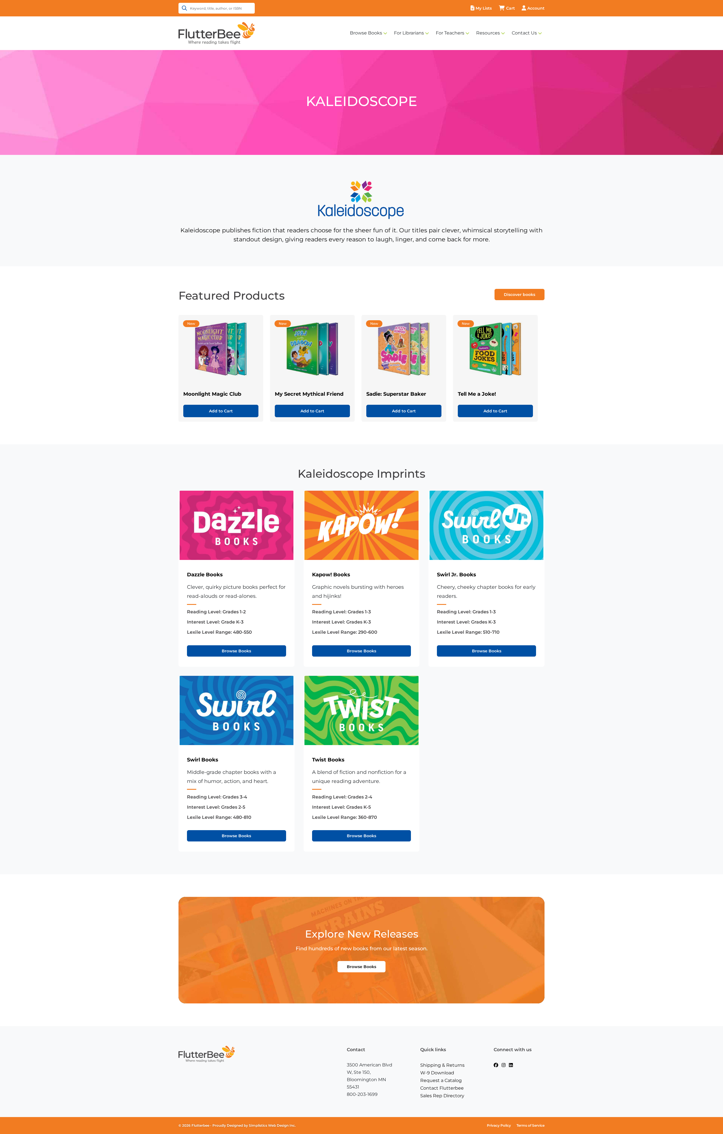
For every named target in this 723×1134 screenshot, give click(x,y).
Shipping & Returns (442, 1065)
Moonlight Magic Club (212, 394)
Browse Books (366, 33)
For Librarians (409, 33)
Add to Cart (221, 411)
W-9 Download (437, 1072)
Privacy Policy (499, 1125)
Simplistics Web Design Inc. (272, 1125)
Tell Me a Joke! (477, 394)
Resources (488, 33)
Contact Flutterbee (442, 1088)
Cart (510, 8)
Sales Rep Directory (442, 1095)
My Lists (484, 8)
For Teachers (450, 33)
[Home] (216, 33)
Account (536, 8)
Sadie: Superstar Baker (396, 394)
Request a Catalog (441, 1080)
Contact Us (524, 33)
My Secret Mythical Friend (309, 394)
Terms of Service (531, 1125)
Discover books (519, 294)
